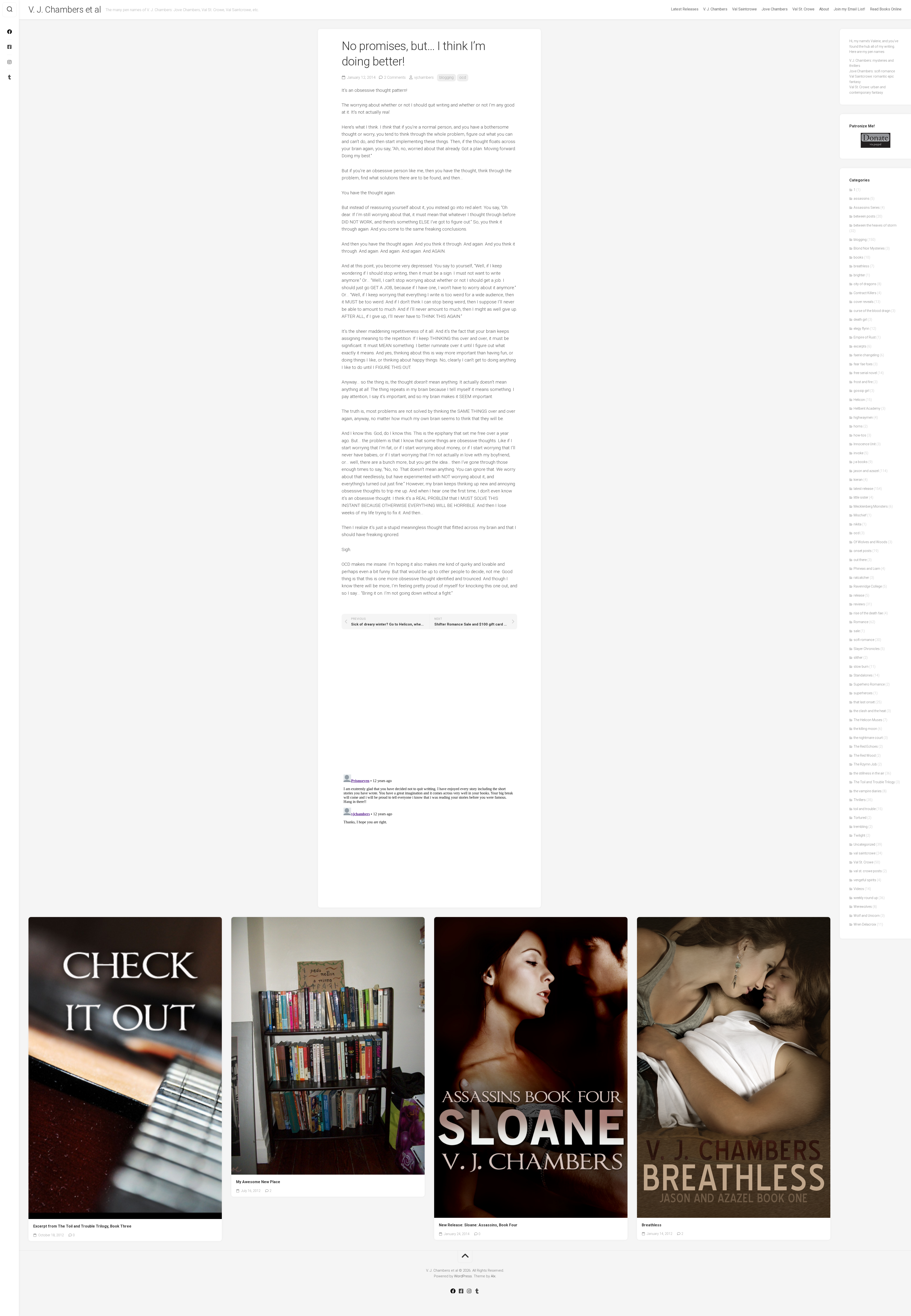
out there (860, 560)
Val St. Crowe (803, 9)
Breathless (651, 1225)
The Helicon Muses (868, 720)
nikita (857, 524)
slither (858, 657)
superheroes (863, 693)
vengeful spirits (865, 880)
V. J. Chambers (715, 9)
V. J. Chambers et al (64, 10)
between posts (864, 216)
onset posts (863, 551)
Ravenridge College (868, 586)
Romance (861, 622)
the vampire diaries (868, 791)
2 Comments (395, 77)
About (824, 9)
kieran (858, 480)
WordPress (463, 1276)
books (858, 257)
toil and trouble (865, 809)
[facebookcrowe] (9, 31)
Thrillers (860, 800)
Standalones (863, 675)
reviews (859, 604)
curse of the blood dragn (872, 311)
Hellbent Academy (867, 408)
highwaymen (863, 417)
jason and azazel (866, 471)
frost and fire (863, 382)
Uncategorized (864, 844)
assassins (861, 198)
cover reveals (864, 302)
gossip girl (861, 391)
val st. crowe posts (868, 871)
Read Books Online (886, 9)
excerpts (860, 346)
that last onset (864, 702)
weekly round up (866, 898)
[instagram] (9, 62)
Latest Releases (684, 9)
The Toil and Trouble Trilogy (874, 782)
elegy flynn (861, 328)
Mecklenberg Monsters (871, 506)
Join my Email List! (849, 9)
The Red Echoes (866, 746)
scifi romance (864, 640)
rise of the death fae (868, 613)
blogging (446, 77)
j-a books (861, 462)
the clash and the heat (870, 711)
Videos (859, 889)
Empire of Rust (865, 337)
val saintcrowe (864, 853)
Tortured (860, 818)
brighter (859, 275)
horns (858, 426)
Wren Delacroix (865, 924)
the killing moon (865, 729)
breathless (861, 266)
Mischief (860, 515)
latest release (863, 489)
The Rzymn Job (865, 764)
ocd (462, 77)
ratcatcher (861, 577)
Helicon (859, 400)
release (859, 595)
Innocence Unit (865, 444)
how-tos (860, 435)
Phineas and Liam (867, 568)
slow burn (861, 666)
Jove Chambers (775, 9)
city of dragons (865, 284)
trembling (861, 827)
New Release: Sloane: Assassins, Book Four (478, 1225)
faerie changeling (866, 355)
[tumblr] (9, 77)
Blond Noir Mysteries (869, 248)
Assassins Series (867, 207)
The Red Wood (865, 755)
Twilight (859, 835)
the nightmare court (868, 738)
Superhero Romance (869, 684)
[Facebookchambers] (9, 47)
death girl (860, 319)
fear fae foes (863, 364)
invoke (858, 453)
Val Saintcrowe (744, 9)
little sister (861, 497)
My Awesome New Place (258, 1182)
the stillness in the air (869, 773)
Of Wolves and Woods (870, 542)
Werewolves (863, 906)
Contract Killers (865, 293)
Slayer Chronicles (867, 649)
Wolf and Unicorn (867, 915)
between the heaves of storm (875, 225)
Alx (493, 1276)
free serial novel (865, 373)
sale (857, 631)
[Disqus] (429, 703)
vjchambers (424, 77)
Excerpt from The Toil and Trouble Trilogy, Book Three (82, 1226)
